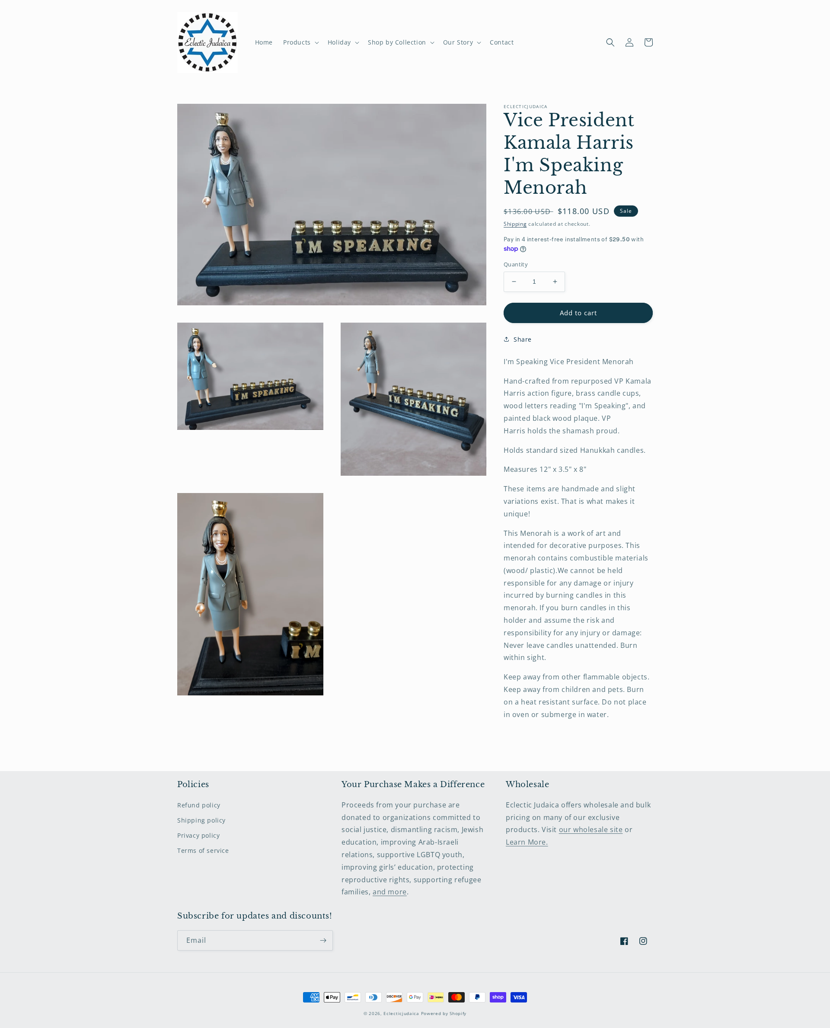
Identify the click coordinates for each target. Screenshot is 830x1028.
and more (390, 892)
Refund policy (198, 805)
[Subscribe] (322, 940)
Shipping (515, 223)
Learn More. (527, 842)
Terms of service (203, 850)
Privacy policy (198, 835)
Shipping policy (201, 820)
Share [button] (523, 339)
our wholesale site (591, 829)
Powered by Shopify (444, 1013)
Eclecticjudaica (401, 1013)
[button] (300, 42)
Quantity (516, 264)
